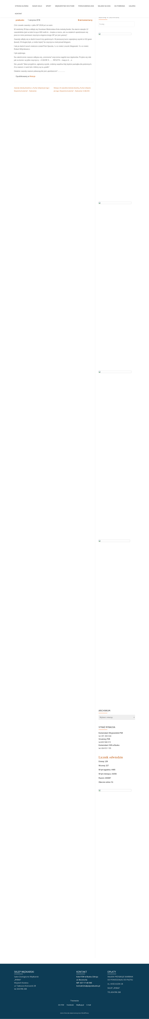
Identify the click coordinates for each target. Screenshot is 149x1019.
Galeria (132, 6)
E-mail (88, 1005)
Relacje (32, 76)
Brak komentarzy (85, 20)
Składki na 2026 (104, 6)
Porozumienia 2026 (86, 6)
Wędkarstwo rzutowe (64, 6)
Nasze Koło (37, 6)
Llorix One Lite (65, 1013)
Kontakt (18, 13)
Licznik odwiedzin (111, 757)
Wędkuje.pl (80, 1005)
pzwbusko (20, 20)
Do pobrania (119, 6)
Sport (48, 6)
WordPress (85, 1013)
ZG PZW (61, 1005)
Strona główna (21, 6)
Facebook (70, 1005)
